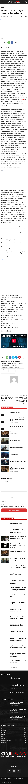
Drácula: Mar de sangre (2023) (7, 367)
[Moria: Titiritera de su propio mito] (5, 596)
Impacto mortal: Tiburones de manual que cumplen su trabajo (18, 538)
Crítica (5, 5)
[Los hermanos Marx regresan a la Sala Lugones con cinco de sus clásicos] (5, 655)
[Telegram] (16, 357)
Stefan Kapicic (19, 370)
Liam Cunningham (12, 369)
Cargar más (13, 667)
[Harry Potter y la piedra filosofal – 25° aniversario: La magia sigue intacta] (5, 420)
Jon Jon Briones (5, 369)
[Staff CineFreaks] (2, 38)
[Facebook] (12, 42)
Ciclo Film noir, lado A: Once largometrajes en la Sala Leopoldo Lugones (21, 400)
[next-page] (4, 474)
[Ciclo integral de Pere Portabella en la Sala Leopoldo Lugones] (5, 545)
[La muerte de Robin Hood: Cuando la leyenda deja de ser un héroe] (5, 448)
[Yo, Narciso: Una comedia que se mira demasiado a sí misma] (5, 647)
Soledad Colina (12, 370)
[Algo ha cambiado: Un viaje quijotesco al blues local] (5, 618)
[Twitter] (13, 357)
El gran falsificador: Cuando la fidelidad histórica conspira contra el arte (18, 468)
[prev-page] (2, 474)
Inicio (2, 5)
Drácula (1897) (13, 365)
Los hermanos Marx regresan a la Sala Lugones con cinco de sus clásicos (18, 655)
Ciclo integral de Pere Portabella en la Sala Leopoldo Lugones (18, 545)
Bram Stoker (4, 363)
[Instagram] (14, 771)
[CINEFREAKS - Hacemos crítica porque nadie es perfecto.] (14, 754)
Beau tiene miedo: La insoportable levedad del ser (7, 399)
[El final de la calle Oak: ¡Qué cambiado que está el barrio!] (5, 633)
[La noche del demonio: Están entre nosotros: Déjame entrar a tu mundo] (5, 462)
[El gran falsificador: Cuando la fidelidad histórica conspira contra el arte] (5, 469)
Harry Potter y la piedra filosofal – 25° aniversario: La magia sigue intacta (17, 419)
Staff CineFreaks (6, 38)
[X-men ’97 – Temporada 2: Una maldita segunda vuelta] (5, 604)
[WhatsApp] (8, 42)
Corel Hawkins (20, 363)
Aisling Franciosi (10, 361)
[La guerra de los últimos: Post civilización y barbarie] (5, 413)
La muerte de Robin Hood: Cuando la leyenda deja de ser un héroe (18, 567)
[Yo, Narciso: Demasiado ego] (5, 434)
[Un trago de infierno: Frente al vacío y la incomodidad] (5, 455)
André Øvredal (17, 361)
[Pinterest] (19, 357)
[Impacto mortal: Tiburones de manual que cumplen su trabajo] (5, 427)
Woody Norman (11, 372)
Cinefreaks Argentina (12, 363)
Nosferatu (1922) (5, 370)
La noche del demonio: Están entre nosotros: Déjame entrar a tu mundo (18, 582)
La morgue (22, 99)
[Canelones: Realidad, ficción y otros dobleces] (5, 662)
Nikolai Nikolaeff (20, 369)
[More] (15, 42)
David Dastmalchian (5, 365)
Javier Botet (17, 367)
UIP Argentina (4, 372)
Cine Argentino (4, 457)
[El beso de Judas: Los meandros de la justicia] (5, 611)
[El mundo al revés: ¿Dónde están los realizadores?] (5, 626)
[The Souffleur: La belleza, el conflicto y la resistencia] (5, 441)
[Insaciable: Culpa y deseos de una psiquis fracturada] (5, 640)
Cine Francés (4, 471)
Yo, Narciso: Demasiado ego (16, 431)
